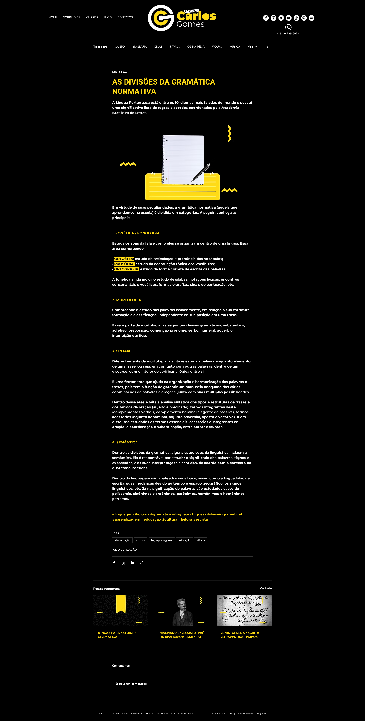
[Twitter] (281, 18)
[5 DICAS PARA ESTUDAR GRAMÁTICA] (120, 610)
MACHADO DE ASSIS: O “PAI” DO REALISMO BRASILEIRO (182, 635)
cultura (140, 540)
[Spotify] (304, 18)
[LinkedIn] (311, 18)
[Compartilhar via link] (142, 563)
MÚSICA (235, 46)
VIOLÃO (217, 46)
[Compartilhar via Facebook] (114, 563)
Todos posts (100, 46)
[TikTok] (296, 18)
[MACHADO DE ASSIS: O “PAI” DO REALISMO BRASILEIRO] (182, 610)
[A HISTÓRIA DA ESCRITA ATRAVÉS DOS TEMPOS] (244, 610)
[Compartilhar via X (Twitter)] (123, 563)
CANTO (120, 46)
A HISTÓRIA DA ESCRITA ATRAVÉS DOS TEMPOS (240, 635)
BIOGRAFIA (139, 46)
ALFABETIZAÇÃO (125, 549)
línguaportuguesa (161, 540)
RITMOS (175, 46)
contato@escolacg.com (252, 713)
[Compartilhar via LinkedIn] (132, 563)
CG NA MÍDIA (196, 46)
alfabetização (122, 540)
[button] (267, 46)
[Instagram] (273, 18)
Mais (250, 46)
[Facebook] (266, 18)
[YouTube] (289, 18)
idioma (201, 540)
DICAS (158, 46)
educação (184, 540)
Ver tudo (266, 588)
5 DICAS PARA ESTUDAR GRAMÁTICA (117, 635)
